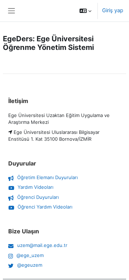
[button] (85, 11)
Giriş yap (112, 10)
